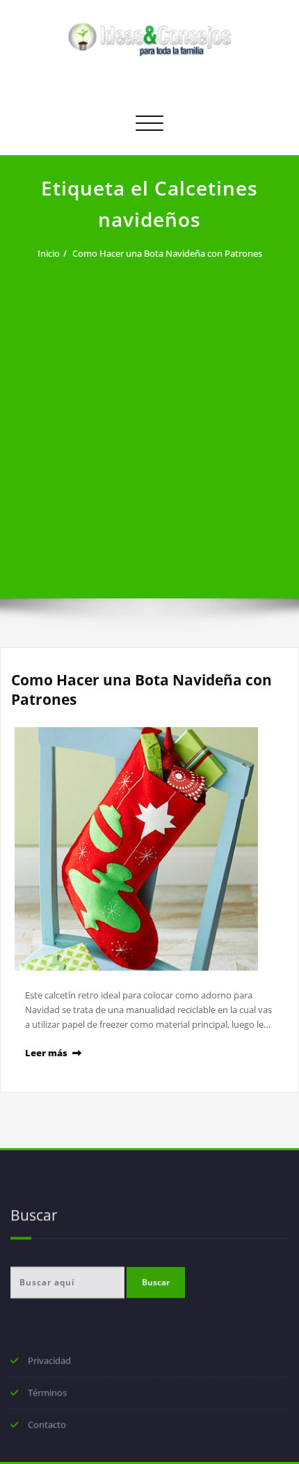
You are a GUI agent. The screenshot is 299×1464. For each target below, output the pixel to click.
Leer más (46, 1053)
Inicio (49, 253)
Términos (47, 1393)
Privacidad (49, 1361)
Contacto (47, 1425)
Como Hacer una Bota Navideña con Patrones (167, 253)
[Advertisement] (149, 421)
